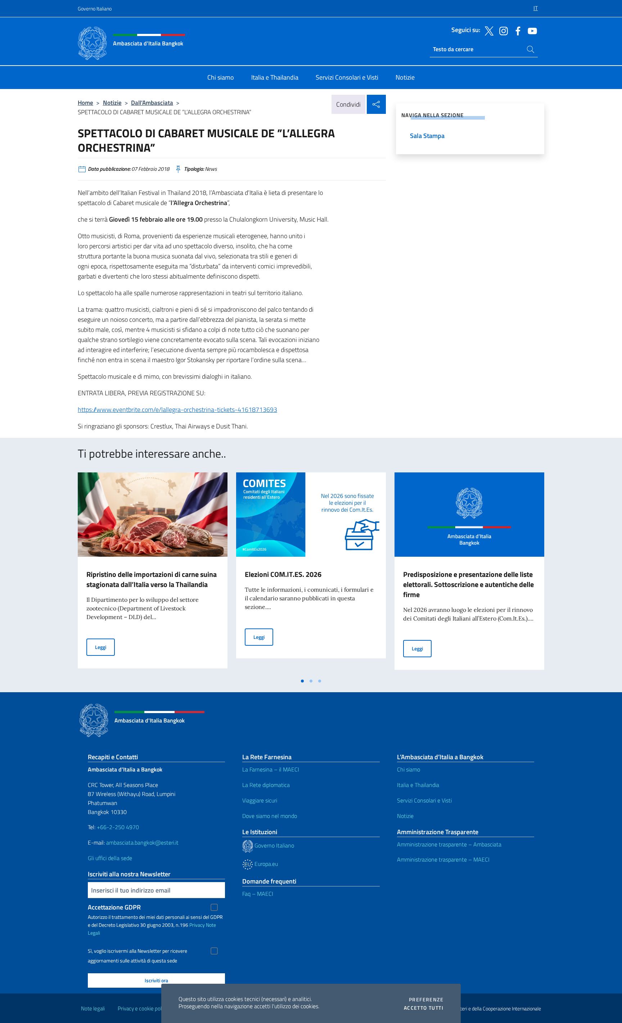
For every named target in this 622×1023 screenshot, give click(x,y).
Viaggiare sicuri (259, 800)
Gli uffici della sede (110, 858)
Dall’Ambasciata (152, 102)
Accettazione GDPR (114, 907)
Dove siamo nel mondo (269, 815)
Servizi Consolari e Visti (424, 800)
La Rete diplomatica (266, 784)
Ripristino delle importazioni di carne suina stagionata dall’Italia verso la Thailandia (151, 579)
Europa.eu (265, 863)
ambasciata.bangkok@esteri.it (142, 842)
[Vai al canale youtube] (530, 30)
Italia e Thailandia (418, 784)
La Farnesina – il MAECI (270, 769)
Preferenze (426, 999)
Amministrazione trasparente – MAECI (443, 859)
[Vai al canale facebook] (516, 30)
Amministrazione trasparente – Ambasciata (449, 844)
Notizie (112, 102)
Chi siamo (408, 769)
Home (85, 102)
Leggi (105, 647)
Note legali (93, 1008)
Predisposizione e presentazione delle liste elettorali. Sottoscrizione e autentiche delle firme (468, 584)
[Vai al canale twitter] (487, 30)
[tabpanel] (152, 573)
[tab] (302, 681)
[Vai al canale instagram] (502, 30)
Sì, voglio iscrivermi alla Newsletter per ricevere (137, 951)
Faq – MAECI (257, 893)
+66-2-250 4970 (118, 827)
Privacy (197, 925)
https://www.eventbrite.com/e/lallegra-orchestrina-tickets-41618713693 (177, 409)
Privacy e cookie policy (143, 1008)
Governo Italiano (95, 8)
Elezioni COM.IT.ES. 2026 (283, 574)
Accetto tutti (423, 1007)
